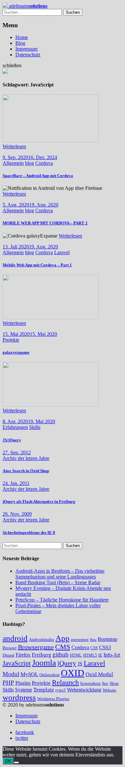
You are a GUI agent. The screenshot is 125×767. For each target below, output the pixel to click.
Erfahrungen (15, 427)
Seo (105, 683)
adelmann (27, 6)
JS (80, 663)
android (15, 638)
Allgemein (13, 163)
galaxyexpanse (16, 352)
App (62, 638)
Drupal (8, 655)
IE (100, 655)
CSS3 (105, 647)
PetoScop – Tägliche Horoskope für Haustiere (62, 599)
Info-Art (112, 655)
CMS (62, 647)
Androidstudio (41, 639)
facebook (24, 732)
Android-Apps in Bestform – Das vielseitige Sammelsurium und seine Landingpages (59, 573)
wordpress (19, 697)
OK (8, 761)
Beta (93, 640)
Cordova (44, 163)
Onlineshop (49, 674)
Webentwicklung (84, 689)
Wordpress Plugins (53, 698)
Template (43, 690)
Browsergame (36, 646)
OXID (72, 673)
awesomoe (80, 639)
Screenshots (90, 683)
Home (21, 37)
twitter (21, 738)
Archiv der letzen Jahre (26, 458)
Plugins (22, 683)
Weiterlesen (14, 146)
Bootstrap (107, 639)
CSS (94, 647)
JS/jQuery (12, 440)
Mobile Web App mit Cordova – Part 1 (37, 264)
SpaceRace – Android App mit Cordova (38, 175)
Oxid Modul (99, 674)
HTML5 (90, 655)
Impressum (26, 49)
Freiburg (41, 655)
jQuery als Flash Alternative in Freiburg (39, 501)
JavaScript (17, 663)
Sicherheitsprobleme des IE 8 (29, 532)
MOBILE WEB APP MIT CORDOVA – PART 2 (45, 223)
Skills (34, 427)
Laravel (62, 252)
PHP (8, 682)
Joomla (44, 662)
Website (109, 690)
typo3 (60, 690)
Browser (10, 647)
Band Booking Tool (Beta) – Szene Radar (57, 582)
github (61, 654)
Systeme (23, 689)
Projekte (11, 340)
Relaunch (65, 682)
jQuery (66, 663)
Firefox (23, 655)
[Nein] (16, 762)
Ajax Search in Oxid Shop (26, 470)
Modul (11, 674)
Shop (114, 683)
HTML (76, 655)
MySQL (29, 674)
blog (29, 163)
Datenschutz (27, 54)
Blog (20, 43)
